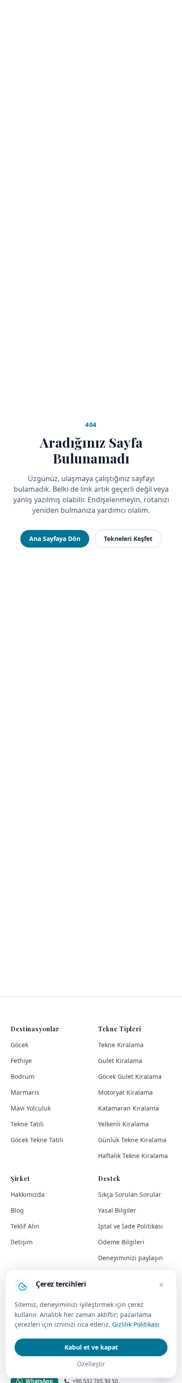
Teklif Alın (25, 1226)
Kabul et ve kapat (91, 1347)
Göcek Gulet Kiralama (130, 1076)
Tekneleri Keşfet (128, 538)
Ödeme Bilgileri (121, 1242)
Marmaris (25, 1092)
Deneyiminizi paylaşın (130, 1258)
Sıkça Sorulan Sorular (129, 1194)
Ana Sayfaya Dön (54, 538)
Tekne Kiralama (121, 1045)
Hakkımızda (28, 1194)
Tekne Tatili (27, 1124)
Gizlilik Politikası (135, 1324)
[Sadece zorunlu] (161, 1285)
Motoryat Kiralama (125, 1092)
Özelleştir (91, 1364)
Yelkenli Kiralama (123, 1124)
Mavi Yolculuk (31, 1108)
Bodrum (22, 1076)
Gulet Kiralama (120, 1060)
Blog (17, 1210)
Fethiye (21, 1060)
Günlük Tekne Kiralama (132, 1140)
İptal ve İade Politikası (130, 1226)
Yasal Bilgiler (117, 1210)
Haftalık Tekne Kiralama (133, 1155)
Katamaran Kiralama (128, 1108)
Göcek (19, 1045)
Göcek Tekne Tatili (37, 1140)
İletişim (22, 1242)
